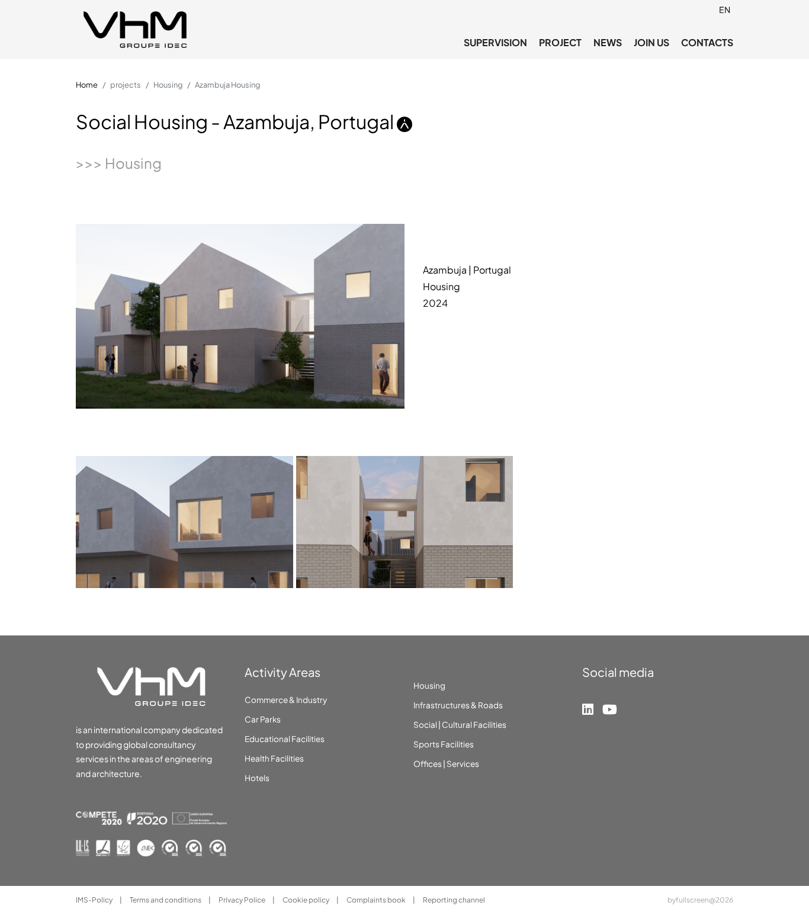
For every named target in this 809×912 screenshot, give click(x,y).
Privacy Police (243, 899)
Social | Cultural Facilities (459, 725)
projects (125, 84)
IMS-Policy (95, 899)
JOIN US (651, 42)
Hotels (257, 778)
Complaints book (376, 899)
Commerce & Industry (286, 700)
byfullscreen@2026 (700, 899)
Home (87, 84)
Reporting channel (454, 899)
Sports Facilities (443, 744)
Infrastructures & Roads (458, 705)
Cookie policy (306, 899)
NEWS (607, 42)
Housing (167, 84)
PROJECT (560, 42)
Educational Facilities (285, 739)
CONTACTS (707, 42)
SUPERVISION (495, 42)
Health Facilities (274, 758)
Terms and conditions (166, 899)
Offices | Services (446, 764)
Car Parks (263, 719)
